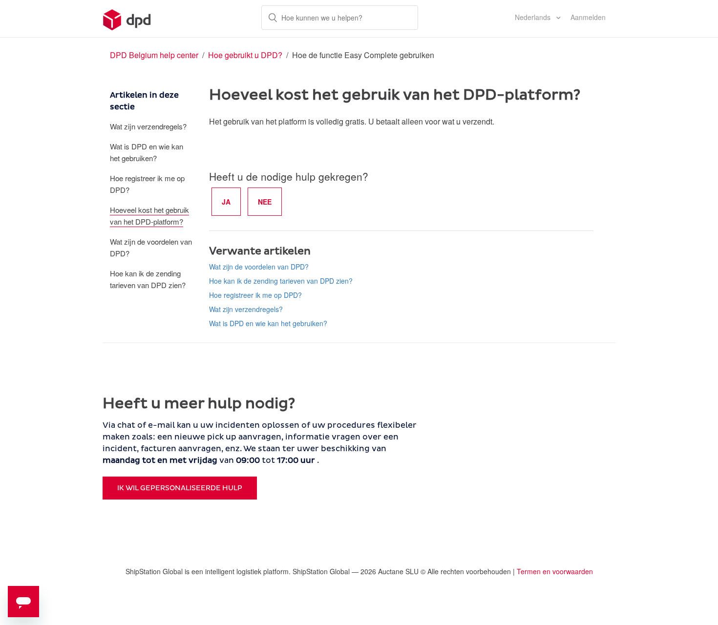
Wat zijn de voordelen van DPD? (151, 247)
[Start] (127, 18)
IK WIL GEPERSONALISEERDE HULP (179, 488)
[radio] (226, 202)
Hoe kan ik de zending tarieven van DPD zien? (148, 279)
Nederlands (533, 17)
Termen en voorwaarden (555, 571)
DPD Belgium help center (154, 55)
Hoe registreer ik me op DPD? (147, 184)
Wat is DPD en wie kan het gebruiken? (146, 152)
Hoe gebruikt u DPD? (245, 55)
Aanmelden (588, 17)
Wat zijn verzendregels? (148, 126)
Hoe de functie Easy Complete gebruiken (363, 55)
